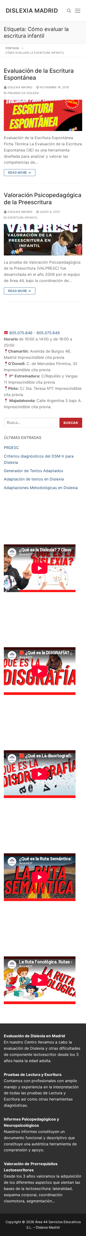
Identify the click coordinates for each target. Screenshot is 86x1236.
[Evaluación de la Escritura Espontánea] (43, 115)
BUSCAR (71, 423)
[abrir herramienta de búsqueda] (69, 11)
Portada (12, 48)
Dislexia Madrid (32, 10)
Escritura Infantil (22, 217)
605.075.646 (20, 332)
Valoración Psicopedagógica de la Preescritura (42, 198)
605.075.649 (48, 332)
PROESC (11, 447)
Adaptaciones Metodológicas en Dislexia (41, 487)
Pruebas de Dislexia (23, 93)
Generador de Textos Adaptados (33, 470)
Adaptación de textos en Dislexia (34, 479)
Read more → (19, 172)
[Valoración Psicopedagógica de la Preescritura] (43, 239)
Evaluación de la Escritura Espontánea (39, 74)
